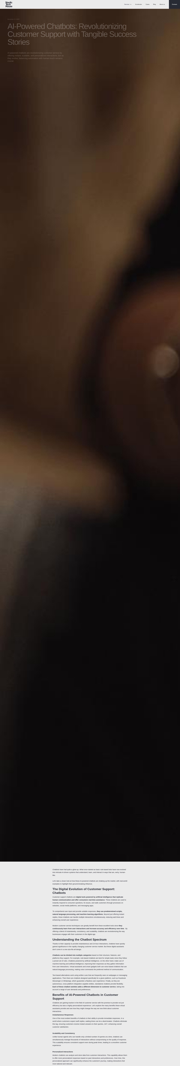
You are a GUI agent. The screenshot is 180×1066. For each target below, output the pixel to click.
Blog (154, 4)
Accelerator (138, 4)
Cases (147, 4)
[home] (11, 3)
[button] (127, 4)
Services (126, 4)
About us (162, 4)
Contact (174, 4)
